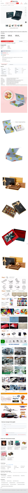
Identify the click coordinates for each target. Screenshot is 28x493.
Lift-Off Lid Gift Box (9, 477)
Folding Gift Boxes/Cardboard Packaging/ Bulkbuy (7, 486)
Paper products (22, 467)
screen (8, 468)
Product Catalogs (11, 464)
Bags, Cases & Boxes (5, 5)
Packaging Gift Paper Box (12, 482)
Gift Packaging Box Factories (4, 482)
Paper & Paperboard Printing (16, 475)
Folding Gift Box (23, 475)
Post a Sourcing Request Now (22, 434)
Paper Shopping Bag (3, 475)
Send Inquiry (7, 41)
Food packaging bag (3, 468)
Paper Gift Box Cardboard (13, 484)
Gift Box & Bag (9, 5)
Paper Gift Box (12, 5)
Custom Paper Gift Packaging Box (20, 482)
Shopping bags (9, 467)
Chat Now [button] (21, 41)
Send (7, 434)
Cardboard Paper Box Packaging (5, 484)
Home (1, 5)
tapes (14, 468)
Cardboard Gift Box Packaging (21, 484)
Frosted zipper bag (3, 467)
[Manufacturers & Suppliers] (14, 1)
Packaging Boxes (9, 475)
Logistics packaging (16, 467)
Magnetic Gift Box (3, 477)
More (1, 487)
